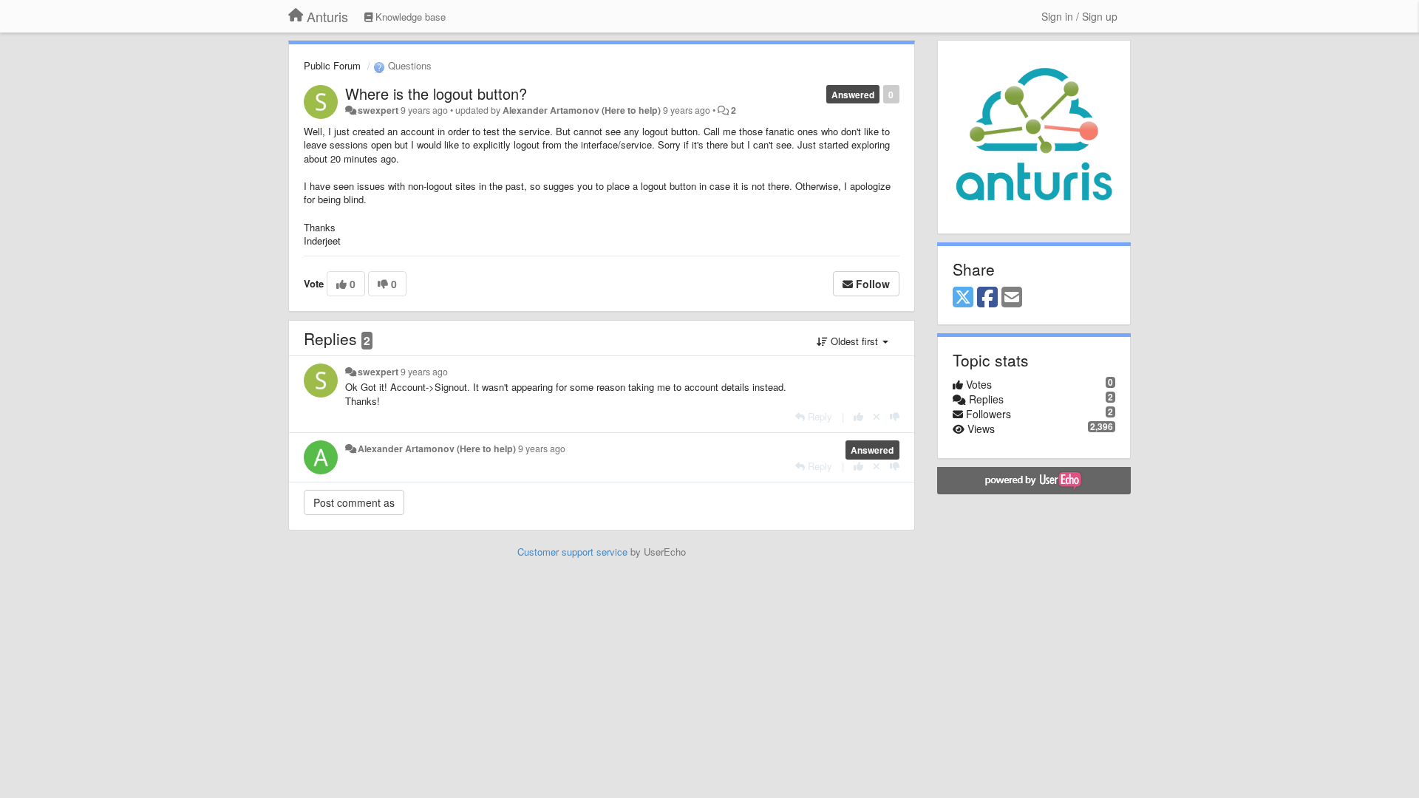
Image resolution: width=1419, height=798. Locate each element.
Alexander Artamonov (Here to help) (582, 110)
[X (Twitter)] (963, 297)
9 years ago (424, 371)
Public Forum (332, 65)
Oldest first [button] (854, 341)
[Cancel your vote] (876, 416)
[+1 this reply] (858, 416)
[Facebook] (987, 297)
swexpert (378, 110)
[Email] (1011, 297)
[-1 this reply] (894, 416)
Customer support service (572, 552)
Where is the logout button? (436, 93)
